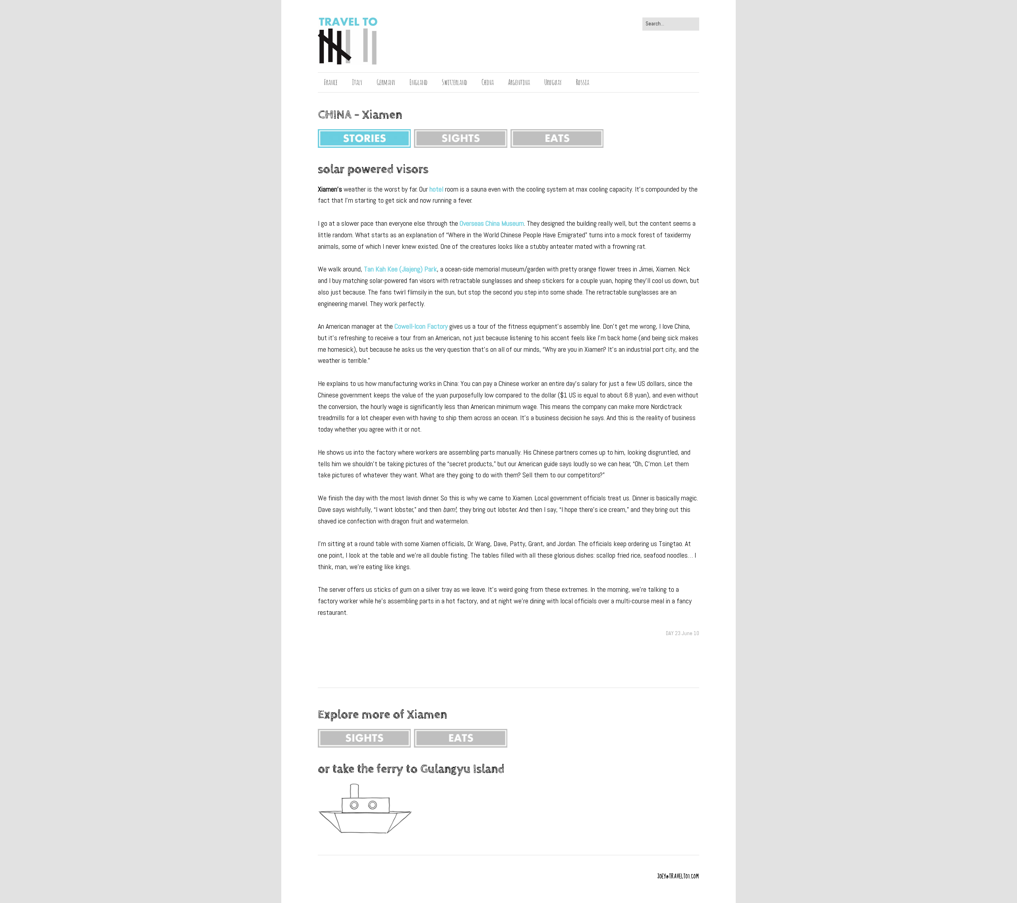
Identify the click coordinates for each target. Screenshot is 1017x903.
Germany (386, 82)
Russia (582, 82)
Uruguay (553, 82)
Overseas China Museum (492, 223)
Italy (357, 82)
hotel (436, 189)
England (418, 82)
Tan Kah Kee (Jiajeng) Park (400, 268)
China (487, 82)
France (331, 82)
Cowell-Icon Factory (421, 326)
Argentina (519, 82)
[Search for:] (670, 23)
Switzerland (454, 82)
